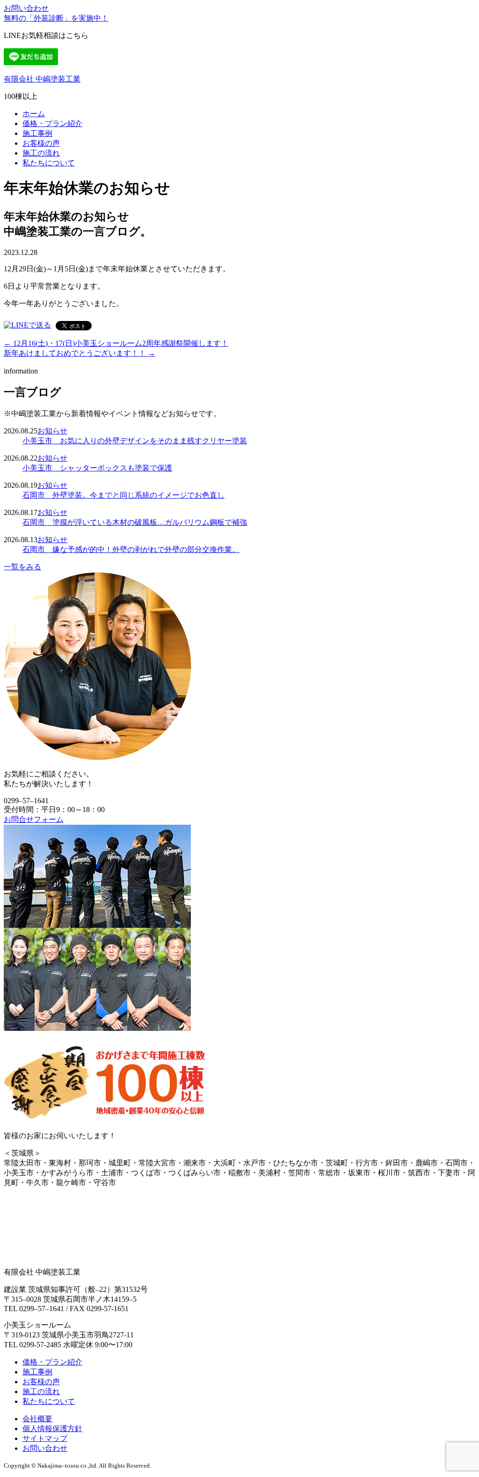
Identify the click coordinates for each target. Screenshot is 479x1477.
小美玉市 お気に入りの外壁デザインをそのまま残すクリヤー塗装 (134, 441)
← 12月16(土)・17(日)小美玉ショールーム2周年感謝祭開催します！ (116, 343)
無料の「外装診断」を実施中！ (56, 18)
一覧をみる (22, 567)
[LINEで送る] (27, 325)
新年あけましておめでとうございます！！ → (79, 353)
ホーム (33, 114)
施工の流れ (41, 153)
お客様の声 (41, 143)
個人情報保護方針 (52, 1428)
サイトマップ (44, 1438)
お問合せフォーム (34, 819)
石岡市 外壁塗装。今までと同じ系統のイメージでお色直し (123, 495)
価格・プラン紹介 (52, 123)
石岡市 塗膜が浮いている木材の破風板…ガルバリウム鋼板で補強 (134, 522)
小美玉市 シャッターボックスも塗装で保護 (97, 468)
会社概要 (37, 1419)
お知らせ (52, 431)
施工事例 (37, 133)
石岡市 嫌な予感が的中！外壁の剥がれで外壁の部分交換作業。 (131, 549)
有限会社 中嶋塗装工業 (42, 79)
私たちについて (48, 163)
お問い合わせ (26, 8)
